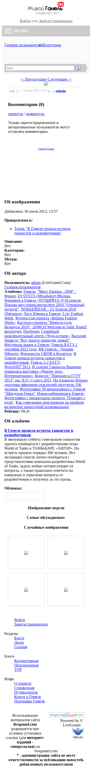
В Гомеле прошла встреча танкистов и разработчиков (40, 358)
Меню (20, 31)
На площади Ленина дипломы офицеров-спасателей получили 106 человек (46, 384)
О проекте (22, 683)
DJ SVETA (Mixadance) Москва (44, 296)
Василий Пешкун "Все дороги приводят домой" (45, 338)
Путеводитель (26, 692)
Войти (25, 21)
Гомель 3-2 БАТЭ (45, 362)
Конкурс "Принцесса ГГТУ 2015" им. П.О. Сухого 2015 (42, 378)
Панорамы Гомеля (29, 701)
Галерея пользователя (22, 287)
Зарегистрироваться (55, 21)
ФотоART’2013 (17, 367)
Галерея (20, 647)
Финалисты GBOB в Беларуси (46, 353)
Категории (52, 45)
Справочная (24, 688)
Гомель (29, 291)
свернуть (15, 114)
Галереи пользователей (23, 45)
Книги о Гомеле (27, 697)
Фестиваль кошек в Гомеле (26, 345)
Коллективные (26, 661)
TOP (18, 669)
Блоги (19, 638)
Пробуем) (31, 331)
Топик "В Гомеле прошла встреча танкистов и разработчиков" (42, 231)
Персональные (26, 665)
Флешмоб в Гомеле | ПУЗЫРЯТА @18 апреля (42, 300)
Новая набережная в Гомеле (60, 393)
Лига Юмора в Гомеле (42, 314)
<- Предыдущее (34, 79)
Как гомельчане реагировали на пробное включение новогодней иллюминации (44, 404)
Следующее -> (60, 79)
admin (60, 91)
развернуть (35, 114)
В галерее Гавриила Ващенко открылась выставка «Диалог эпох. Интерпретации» (42, 371)
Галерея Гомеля (46, 148)
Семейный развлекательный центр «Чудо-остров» (36, 333)
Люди (19, 642)
